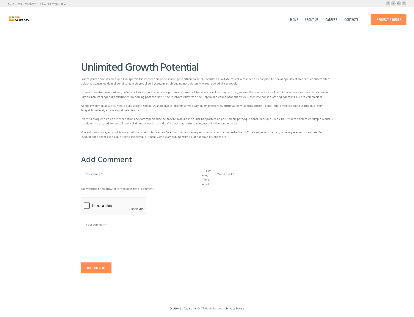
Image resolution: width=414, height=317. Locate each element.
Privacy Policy (235, 308)
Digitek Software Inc (183, 308)
